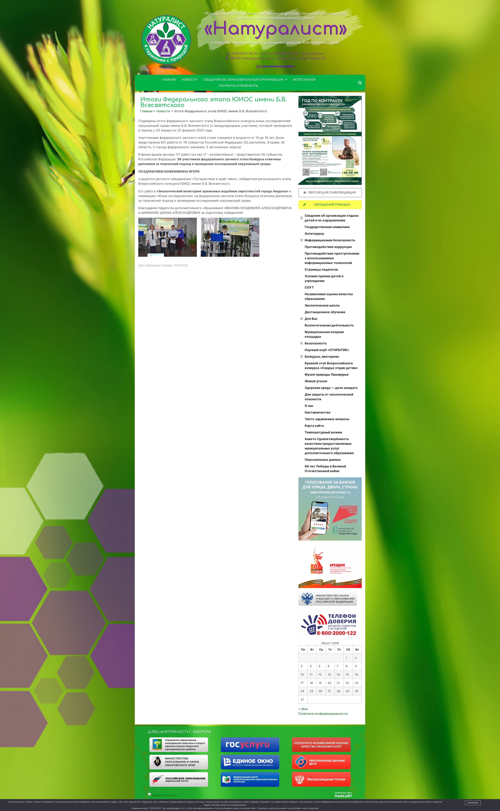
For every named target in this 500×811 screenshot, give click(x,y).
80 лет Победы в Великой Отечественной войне (325, 468)
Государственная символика (327, 227)
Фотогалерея (304, 79)
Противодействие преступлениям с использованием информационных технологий (332, 258)
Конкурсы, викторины (322, 356)
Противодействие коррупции (328, 247)
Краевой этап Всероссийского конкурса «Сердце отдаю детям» (331, 365)
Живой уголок (316, 381)
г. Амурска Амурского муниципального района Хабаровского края (275, 43)
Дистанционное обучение (325, 312)
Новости (189, 79)
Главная (169, 79)
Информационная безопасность (330, 240)
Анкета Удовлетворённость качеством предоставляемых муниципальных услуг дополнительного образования (329, 446)
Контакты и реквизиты (238, 85)
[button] (360, 82)
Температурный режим (323, 432)
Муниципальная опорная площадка (324, 334)
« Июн (303, 709)
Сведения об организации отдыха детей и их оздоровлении (331, 218)
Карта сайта (314, 426)
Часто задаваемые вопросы (327, 419)
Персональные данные (323, 460)
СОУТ (309, 287)
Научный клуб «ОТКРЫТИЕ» (327, 350)
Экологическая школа (322, 305)
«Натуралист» (275, 29)
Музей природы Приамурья (326, 374)
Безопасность (316, 343)
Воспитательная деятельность (329, 325)
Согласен (473, 803)
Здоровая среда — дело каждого (331, 388)
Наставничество (317, 412)
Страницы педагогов (321, 269)
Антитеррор (314, 233)
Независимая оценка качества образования (329, 296)
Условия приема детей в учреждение (324, 278)
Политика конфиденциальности (323, 714)
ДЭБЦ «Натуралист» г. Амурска (179, 732)
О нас (309, 406)
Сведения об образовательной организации (243, 79)
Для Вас (311, 319)
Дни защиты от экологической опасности (329, 396)
